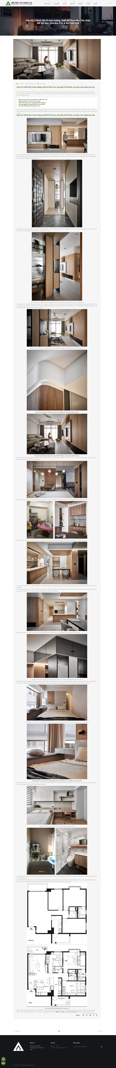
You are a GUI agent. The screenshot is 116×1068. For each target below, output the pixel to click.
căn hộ (76, 540)
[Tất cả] (59, 1031)
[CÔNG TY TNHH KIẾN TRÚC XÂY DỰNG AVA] (18, 3)
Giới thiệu (56, 3)
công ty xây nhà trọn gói (72, 304)
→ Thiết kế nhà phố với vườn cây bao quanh (28, 101)
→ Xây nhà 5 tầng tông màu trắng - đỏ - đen (28, 106)
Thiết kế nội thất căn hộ (23, 681)
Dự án (64, 3)
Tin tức (88, 3)
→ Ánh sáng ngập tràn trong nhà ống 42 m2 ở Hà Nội (31, 104)
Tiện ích (80, 3)
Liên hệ (95, 3)
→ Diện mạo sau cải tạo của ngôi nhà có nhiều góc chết (32, 99)
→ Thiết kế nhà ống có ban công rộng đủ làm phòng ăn (31, 102)
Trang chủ (47, 3)
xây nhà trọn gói (49, 1010)
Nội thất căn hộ (21, 499)
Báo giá (72, 3)
